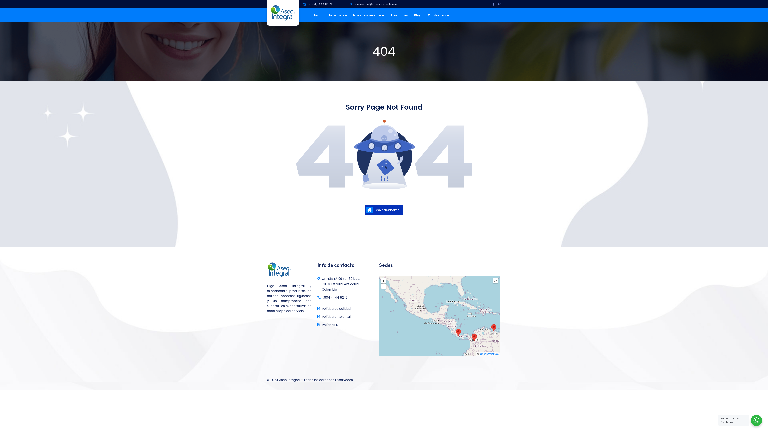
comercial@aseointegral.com (376, 4)
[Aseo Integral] (280, 13)
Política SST (331, 325)
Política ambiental (336, 316)
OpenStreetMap (489, 354)
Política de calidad (336, 308)
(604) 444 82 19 (320, 4)
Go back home (387, 210)
